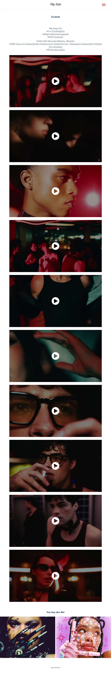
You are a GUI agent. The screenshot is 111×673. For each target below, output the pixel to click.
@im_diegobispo (55, 46)
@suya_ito (20, 44)
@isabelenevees (46, 44)
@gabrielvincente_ (61, 44)
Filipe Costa (55, 4)
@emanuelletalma (32, 44)
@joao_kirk (57, 28)
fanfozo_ (62, 41)
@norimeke (58, 37)
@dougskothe (87, 44)
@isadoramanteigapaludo (58, 34)
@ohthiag (98, 44)
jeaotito (71, 41)
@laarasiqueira (75, 44)
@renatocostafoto (57, 49)
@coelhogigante (58, 31)
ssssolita (53, 41)
